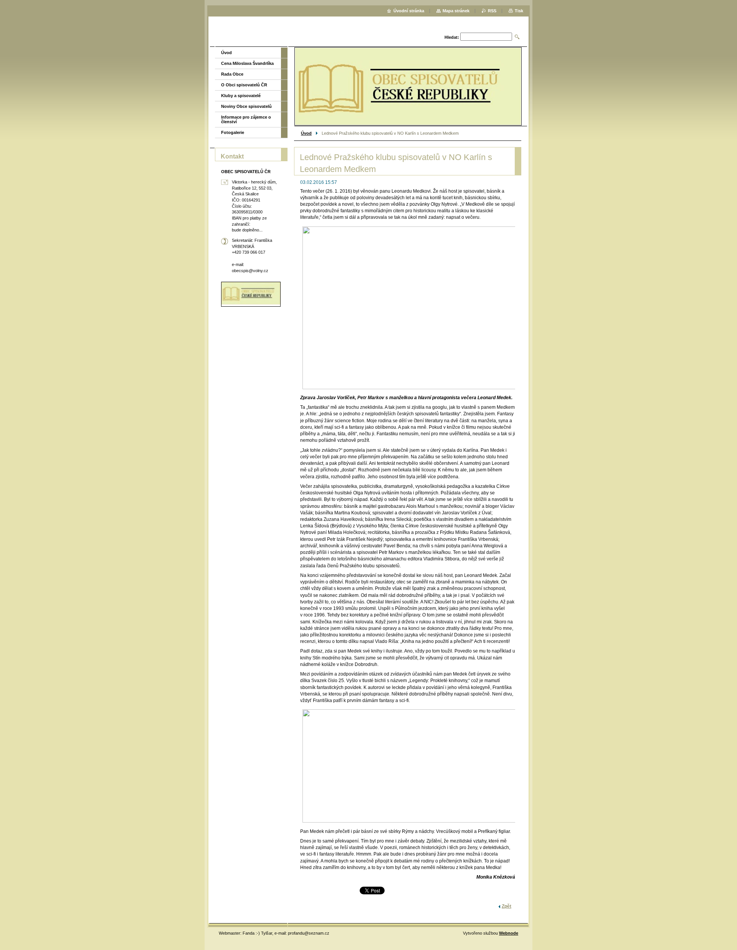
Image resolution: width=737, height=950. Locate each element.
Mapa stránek (456, 10)
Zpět (506, 906)
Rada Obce (232, 74)
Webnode (508, 933)
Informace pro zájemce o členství (246, 119)
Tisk (519, 10)
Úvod (306, 133)
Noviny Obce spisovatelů (246, 106)
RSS (492, 10)
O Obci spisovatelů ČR (244, 85)
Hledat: (452, 37)
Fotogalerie (232, 132)
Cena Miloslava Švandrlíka (247, 63)
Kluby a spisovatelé (241, 95)
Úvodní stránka (408, 10)
